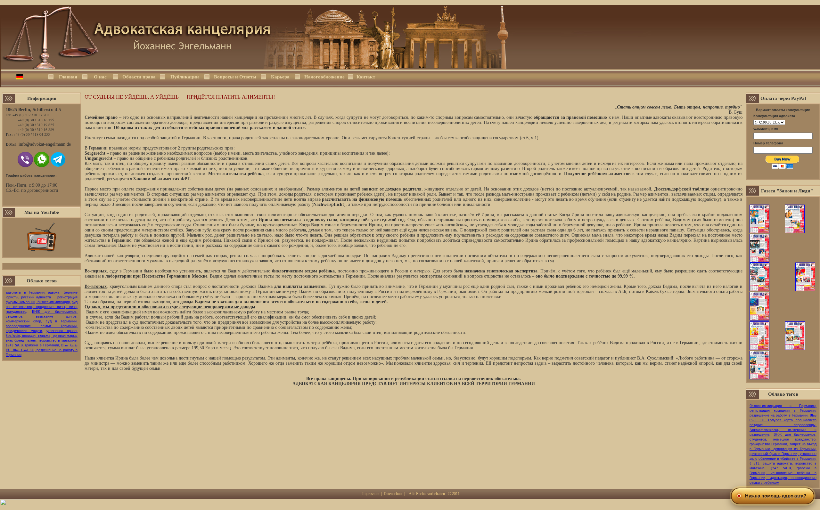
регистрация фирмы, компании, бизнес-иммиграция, (42, 299)
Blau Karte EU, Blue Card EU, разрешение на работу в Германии (42, 350)
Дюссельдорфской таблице (681, 189)
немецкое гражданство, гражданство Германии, (783, 441)
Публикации (184, 76)
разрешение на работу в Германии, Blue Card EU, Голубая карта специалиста (783, 417)
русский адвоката (38, 297)
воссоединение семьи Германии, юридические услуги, (42, 328)
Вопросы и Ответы (235, 76)
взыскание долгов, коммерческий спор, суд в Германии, (42, 318)
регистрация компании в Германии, (783, 410)
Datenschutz (393, 493)
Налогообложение (324, 76)
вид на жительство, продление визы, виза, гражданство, (42, 306)
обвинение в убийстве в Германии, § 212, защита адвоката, (783, 460)
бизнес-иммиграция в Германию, (783, 405)
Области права (139, 76)
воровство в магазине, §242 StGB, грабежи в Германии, (42, 342)
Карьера (280, 76)
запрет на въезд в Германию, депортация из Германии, (783, 446)
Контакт (366, 76)
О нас (100, 76)
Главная (68, 76)
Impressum (370, 493)
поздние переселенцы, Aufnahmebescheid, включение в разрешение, (783, 429)
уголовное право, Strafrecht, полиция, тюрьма (42, 333)
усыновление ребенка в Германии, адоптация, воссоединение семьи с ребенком (783, 477)
